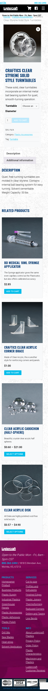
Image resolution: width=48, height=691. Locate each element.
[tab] (13, 153)
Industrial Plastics (11, 599)
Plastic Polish (9, 622)
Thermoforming (34, 604)
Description (13, 153)
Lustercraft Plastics (11, 8)
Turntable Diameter (11, 108)
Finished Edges (33, 594)
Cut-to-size (31, 581)
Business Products (11, 590)
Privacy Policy (33, 640)
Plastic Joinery (33, 599)
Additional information (20, 160)
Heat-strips (7, 642)
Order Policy (32, 645)
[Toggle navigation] (43, 8)
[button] (38, 29)
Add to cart (20, 120)
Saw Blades (8, 637)
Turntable (14, 139)
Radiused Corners (35, 608)
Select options (14, 454)
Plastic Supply (9, 594)
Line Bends (31, 618)
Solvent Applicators (12, 646)
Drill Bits (6, 632)
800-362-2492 (40, 3)
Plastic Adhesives (11, 617)
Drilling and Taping (35, 613)
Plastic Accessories (22, 16)
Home (6, 16)
